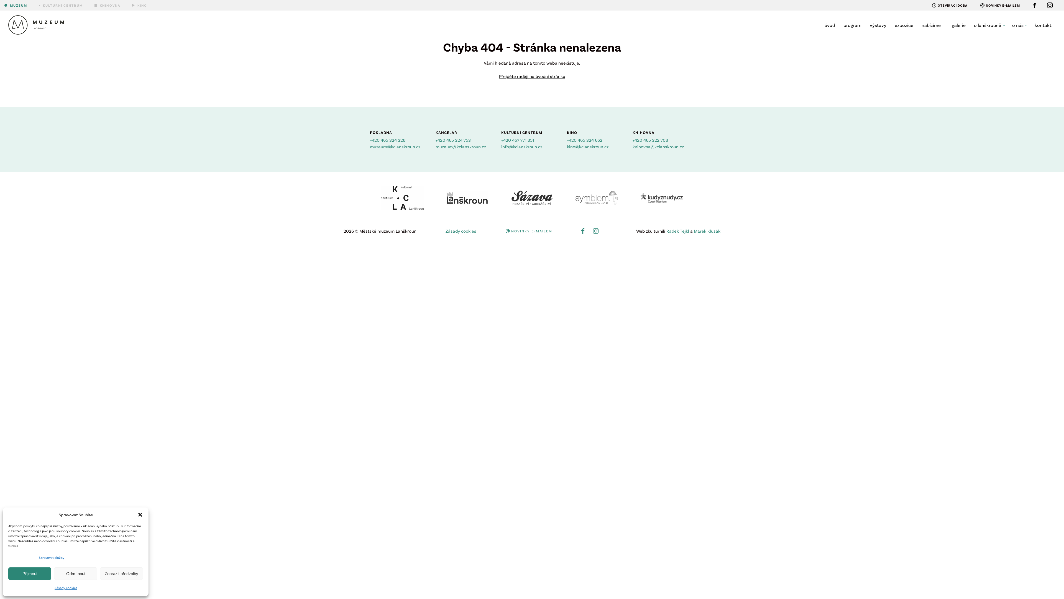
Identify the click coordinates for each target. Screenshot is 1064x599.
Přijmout (29, 573)
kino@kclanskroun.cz (587, 146)
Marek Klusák (707, 230)
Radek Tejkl (677, 230)
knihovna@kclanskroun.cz (658, 146)
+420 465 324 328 (388, 140)
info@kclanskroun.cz (521, 146)
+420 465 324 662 (584, 140)
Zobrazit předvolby (121, 573)
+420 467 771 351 (517, 140)
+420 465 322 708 (650, 140)
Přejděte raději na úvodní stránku (532, 76)
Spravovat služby (51, 557)
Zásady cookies (66, 588)
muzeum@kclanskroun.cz (395, 146)
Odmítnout (75, 573)
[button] (140, 514)
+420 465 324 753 (453, 140)
